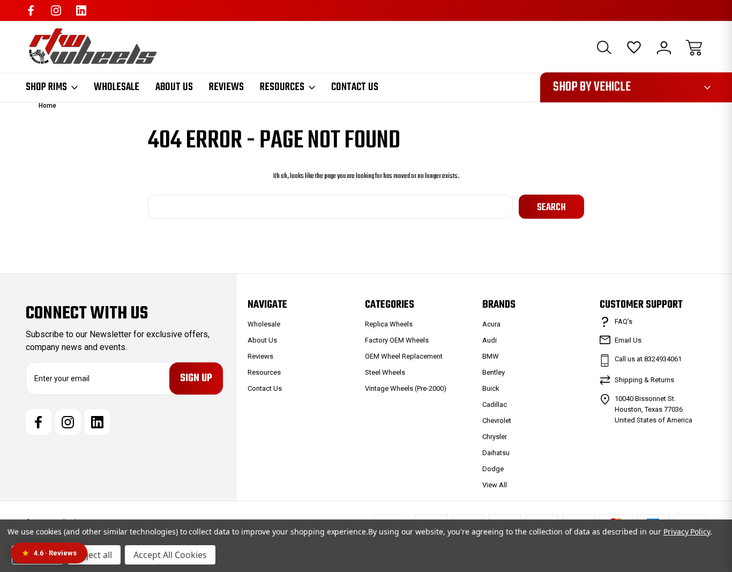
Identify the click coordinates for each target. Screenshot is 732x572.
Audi (489, 340)
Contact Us (354, 87)
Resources (282, 87)
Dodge (493, 469)
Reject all (94, 555)
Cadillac (494, 404)
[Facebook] (31, 10)
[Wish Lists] (634, 47)
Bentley (493, 372)
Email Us (628, 340)
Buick (490, 388)
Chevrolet (496, 421)
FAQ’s (623, 321)
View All (494, 485)
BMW (490, 356)
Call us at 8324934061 (648, 359)
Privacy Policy (686, 531)
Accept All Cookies (170, 555)
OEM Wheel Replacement (404, 356)
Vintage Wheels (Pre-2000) (405, 388)
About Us (174, 87)
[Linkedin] (81, 10)
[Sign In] (664, 47)
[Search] (604, 47)
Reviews (226, 87)
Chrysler (494, 437)
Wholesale (116, 87)
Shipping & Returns (644, 380)
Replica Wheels (389, 324)
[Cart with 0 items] (694, 47)
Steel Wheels (385, 372)
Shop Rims (46, 87)
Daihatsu (496, 453)
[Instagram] (56, 10)
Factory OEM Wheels (397, 340)
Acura (491, 324)
